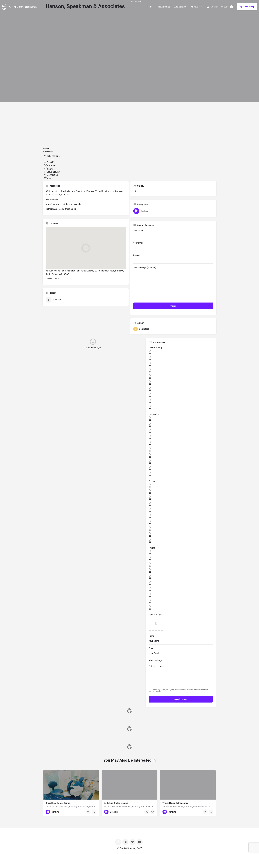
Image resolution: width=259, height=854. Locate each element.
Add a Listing (180, 7)
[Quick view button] (88, 811)
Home (149, 7)
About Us (195, 7)
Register (224, 7)
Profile (46, 148)
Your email (138, 243)
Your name (138, 230)
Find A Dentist (163, 7)
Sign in (214, 7)
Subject (136, 255)
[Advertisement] (129, 124)
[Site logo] (4, 6)
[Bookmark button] (94, 811)
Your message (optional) (144, 267)
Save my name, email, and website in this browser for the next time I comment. (180, 690)
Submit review (180, 699)
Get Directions (52, 278)
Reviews (48, 151)
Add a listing (248, 7)
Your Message (155, 660)
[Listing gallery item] (134, 191)
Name (151, 636)
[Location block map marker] (85, 248)
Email (151, 648)
